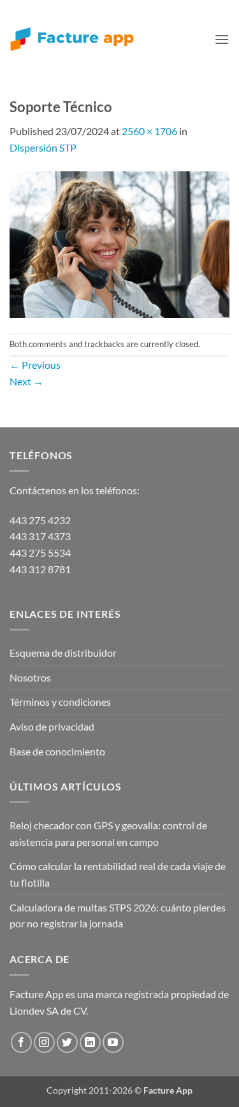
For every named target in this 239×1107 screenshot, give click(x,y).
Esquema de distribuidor (63, 652)
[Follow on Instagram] (44, 1042)
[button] (221, 39)
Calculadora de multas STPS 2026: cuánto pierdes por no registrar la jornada (118, 915)
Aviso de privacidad (52, 726)
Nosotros (30, 677)
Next (26, 381)
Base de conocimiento (57, 751)
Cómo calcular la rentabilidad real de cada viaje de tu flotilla (118, 874)
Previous (35, 365)
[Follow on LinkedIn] (90, 1042)
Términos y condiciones (60, 702)
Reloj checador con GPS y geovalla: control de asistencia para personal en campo (108, 833)
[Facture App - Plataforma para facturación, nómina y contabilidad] (72, 39)
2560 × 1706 (149, 131)
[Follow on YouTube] (113, 1042)
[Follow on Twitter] (67, 1042)
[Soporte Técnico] (119, 243)
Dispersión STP (43, 147)
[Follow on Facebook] (21, 1042)
